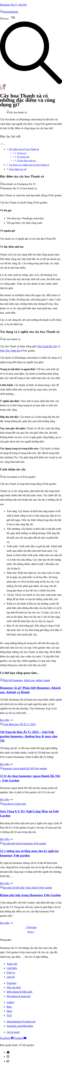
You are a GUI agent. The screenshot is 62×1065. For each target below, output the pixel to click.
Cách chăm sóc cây (18, 169)
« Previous (31, 927)
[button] (31, 17)
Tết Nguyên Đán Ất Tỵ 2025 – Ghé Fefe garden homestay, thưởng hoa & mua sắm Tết (28, 736)
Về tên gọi (21, 153)
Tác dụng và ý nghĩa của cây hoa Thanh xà (29, 164)
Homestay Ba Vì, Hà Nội (13, 4)
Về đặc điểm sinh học (26, 160)
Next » (31, 931)
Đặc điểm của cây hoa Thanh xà (24, 149)
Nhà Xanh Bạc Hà (47, 346)
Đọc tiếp (5, 720)
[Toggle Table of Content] (2, 144)
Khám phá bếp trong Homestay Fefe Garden (30, 895)
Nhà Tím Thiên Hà (10, 350)
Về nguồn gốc (23, 156)
